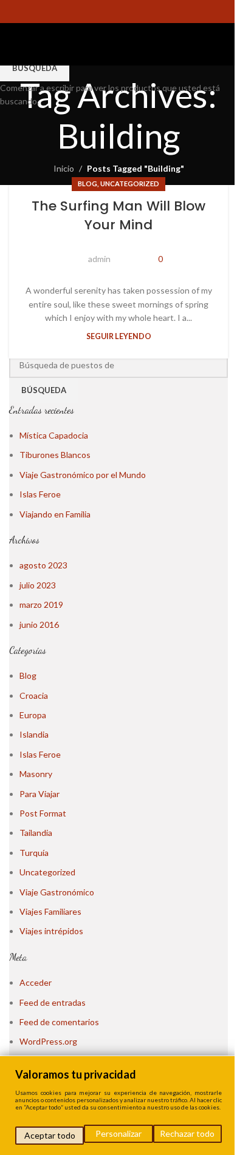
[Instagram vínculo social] (110, 11)
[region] (118, 1105)
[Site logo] (129, 43)
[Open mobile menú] (14, 44)
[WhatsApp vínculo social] (141, 11)
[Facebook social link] (95, 11)
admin (99, 259)
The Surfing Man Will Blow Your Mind (118, 215)
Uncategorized (129, 183)
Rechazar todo (187, 1133)
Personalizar (118, 1133)
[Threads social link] (126, 11)
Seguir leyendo (118, 336)
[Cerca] (224, 1066)
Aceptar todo (49, 1135)
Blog (87, 183)
